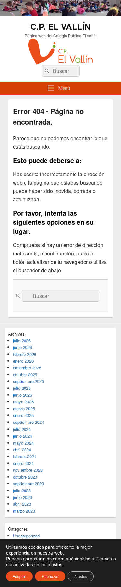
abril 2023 (22, 504)
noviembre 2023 (28, 470)
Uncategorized (26, 536)
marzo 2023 (24, 511)
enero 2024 (23, 463)
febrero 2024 (24, 456)
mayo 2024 (23, 443)
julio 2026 (22, 340)
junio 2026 (22, 347)
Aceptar (19, 576)
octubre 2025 (25, 374)
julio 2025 (22, 388)
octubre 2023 (25, 477)
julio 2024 (22, 429)
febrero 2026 (24, 354)
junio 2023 (22, 497)
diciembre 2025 (27, 368)
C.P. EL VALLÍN (60, 26)
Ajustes (80, 576)
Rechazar (50, 576)
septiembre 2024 (28, 422)
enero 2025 (23, 415)
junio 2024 (22, 436)
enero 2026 (23, 361)
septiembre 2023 (28, 483)
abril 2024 (22, 449)
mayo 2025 (23, 402)
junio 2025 (22, 395)
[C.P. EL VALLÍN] (60, 13)
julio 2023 (22, 490)
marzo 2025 (24, 408)
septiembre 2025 (28, 381)
